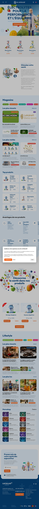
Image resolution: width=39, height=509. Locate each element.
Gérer (32, 259)
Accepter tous (8, 259)
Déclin (14, 259)
